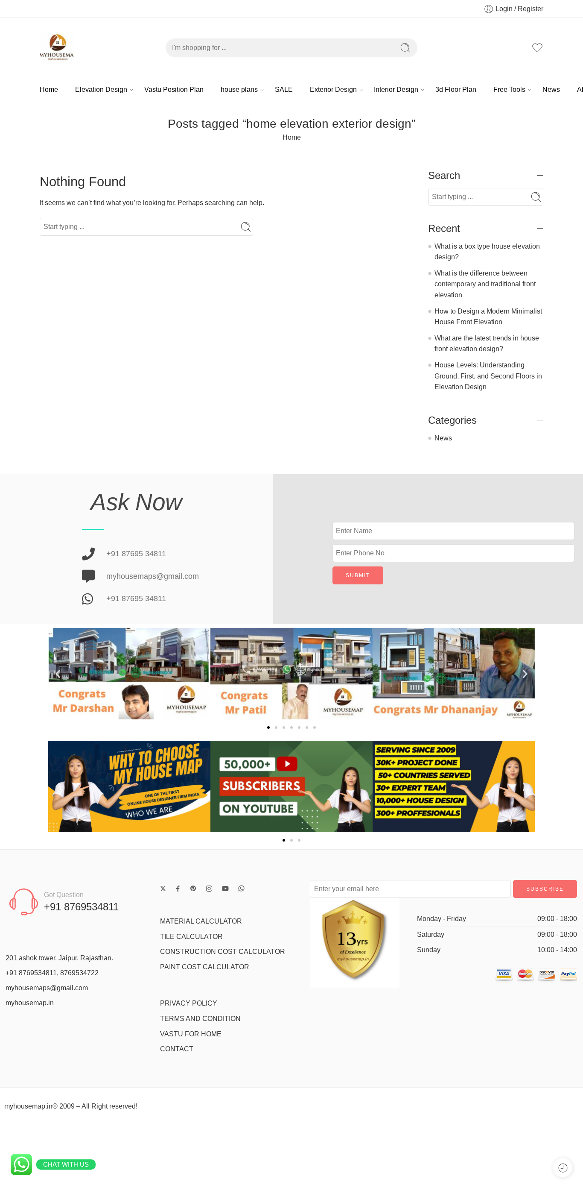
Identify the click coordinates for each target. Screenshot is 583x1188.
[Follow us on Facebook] (178, 888)
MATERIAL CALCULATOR (201, 921)
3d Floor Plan (455, 89)
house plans (239, 89)
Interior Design (396, 89)
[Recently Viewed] (562, 1167)
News (551, 89)
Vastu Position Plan (174, 89)
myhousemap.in (30, 1002)
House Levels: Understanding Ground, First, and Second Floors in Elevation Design (488, 375)
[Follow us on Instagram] (209, 888)
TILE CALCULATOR (191, 936)
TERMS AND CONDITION (200, 1018)
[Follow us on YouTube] (225, 888)
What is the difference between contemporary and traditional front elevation (485, 284)
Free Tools (509, 89)
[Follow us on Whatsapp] (241, 888)
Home (49, 89)
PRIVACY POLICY (188, 1003)
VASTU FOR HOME (191, 1034)
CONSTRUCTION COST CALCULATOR (222, 951)
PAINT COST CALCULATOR (204, 967)
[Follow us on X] (163, 889)
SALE (284, 89)
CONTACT (176, 1049)
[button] (57, 674)
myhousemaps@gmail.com (47, 987)
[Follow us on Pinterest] (193, 888)
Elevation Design (101, 89)
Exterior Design (333, 89)
